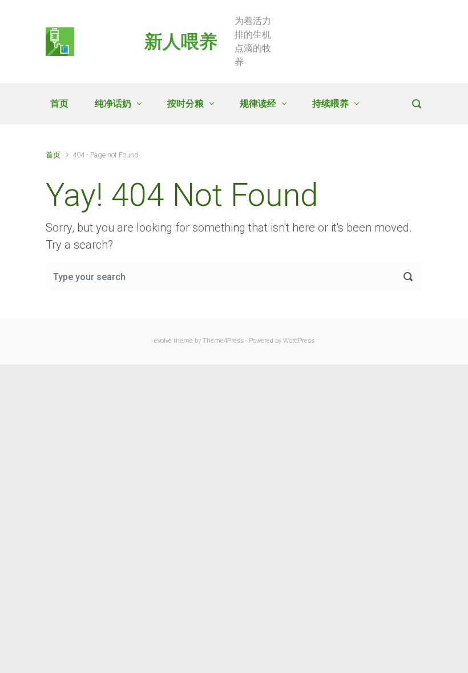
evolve (163, 340)
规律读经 (258, 103)
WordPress (298, 340)
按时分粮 (185, 103)
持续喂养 (330, 103)
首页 (59, 103)
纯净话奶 (113, 103)
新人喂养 (180, 41)
